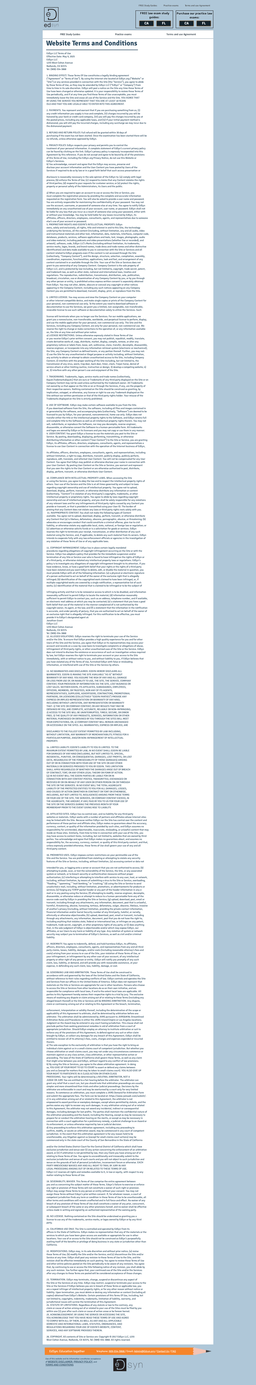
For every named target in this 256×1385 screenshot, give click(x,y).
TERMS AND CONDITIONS (59, 1364)
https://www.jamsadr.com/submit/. (127, 1095)
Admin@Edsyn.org (144, 1351)
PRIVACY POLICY (83, 1361)
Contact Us (163, 1351)
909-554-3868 (117, 1351)
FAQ (173, 1351)
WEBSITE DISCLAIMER (60, 1361)
